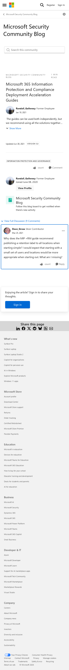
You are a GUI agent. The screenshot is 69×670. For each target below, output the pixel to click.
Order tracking (10, 418)
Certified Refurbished (12, 423)
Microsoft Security (11, 507)
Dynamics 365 (9, 513)
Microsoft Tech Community (14, 576)
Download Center (11, 402)
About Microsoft (10, 613)
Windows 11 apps (11, 381)
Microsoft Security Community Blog (21, 14)
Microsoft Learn (10, 565)
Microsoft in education (13, 449)
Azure (6, 555)
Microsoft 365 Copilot (13, 534)
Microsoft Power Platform (14, 523)
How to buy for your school (15, 470)
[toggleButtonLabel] (64, 14)
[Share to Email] (51, 328)
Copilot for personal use (13, 365)
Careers (7, 607)
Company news (10, 618)
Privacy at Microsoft (12, 624)
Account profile (10, 396)
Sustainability (9, 645)
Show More (15, 128)
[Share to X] (29, 328)
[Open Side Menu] (4, 5)
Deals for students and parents (16, 481)
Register (51, 5)
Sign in (18, 304)
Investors (7, 629)
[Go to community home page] (11, 5)
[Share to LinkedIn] (18, 328)
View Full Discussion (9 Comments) (22, 220)
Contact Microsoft (22, 658)
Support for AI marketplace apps (17, 571)
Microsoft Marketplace (13, 581)
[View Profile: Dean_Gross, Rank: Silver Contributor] (7, 230)
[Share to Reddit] (34, 328)
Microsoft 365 (9, 518)
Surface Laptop (10, 349)
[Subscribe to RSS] (45, 328)
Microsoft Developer (12, 560)
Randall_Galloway (26, 108)
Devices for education (13, 454)
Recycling (50, 661)
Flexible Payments (11, 434)
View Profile (25, 188)
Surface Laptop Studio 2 (13, 354)
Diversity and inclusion (13, 634)
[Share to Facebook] (23, 328)
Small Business (10, 539)
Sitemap (7, 658)
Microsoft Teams (10, 529)
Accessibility (9, 640)
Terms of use (9, 661)
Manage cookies (49, 658)
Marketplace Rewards (13, 587)
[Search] (42, 5)
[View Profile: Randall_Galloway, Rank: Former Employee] (10, 110)
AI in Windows (10, 370)
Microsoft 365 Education (14, 465)
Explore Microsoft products (15, 376)
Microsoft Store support (13, 407)
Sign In (61, 5)
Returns (7, 412)
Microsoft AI (9, 502)
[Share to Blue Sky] (40, 328)
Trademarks (23, 661)
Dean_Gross (18, 228)
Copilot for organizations (14, 359)
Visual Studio (9, 592)
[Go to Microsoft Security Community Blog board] (10, 200)
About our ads (9, 664)
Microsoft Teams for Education (16, 460)
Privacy (36, 658)
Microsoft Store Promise (14, 428)
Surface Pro (8, 343)
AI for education (10, 486)
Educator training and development (18, 476)
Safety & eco (37, 661)
